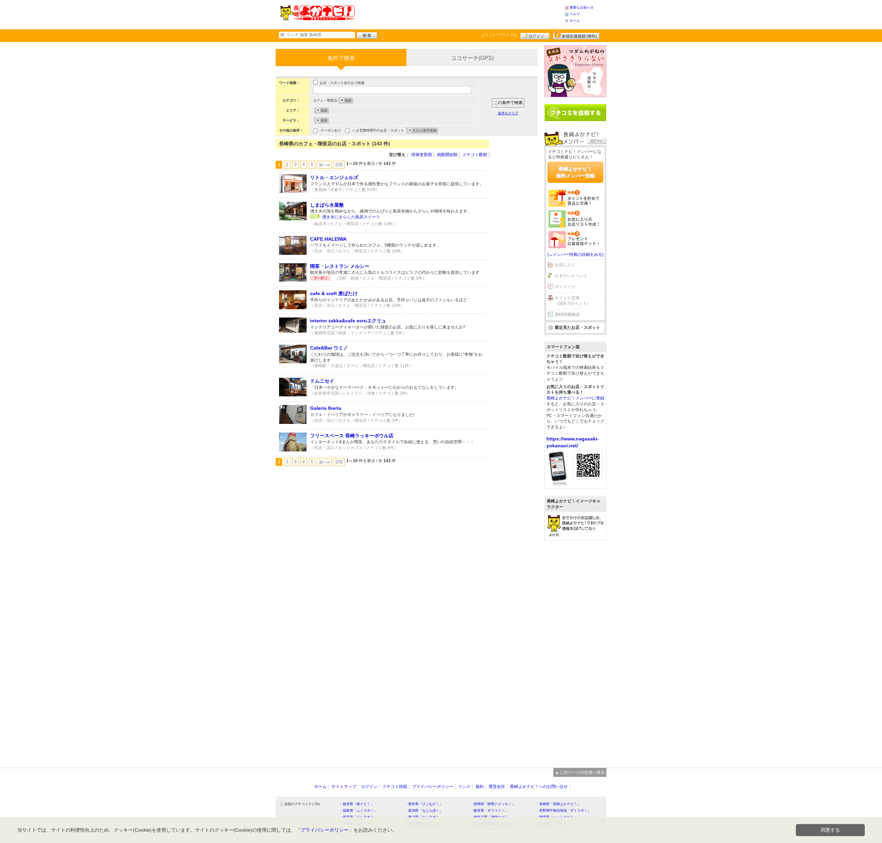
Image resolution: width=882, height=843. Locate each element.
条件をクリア (508, 113)
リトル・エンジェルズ (334, 177)
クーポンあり (330, 130)
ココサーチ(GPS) (472, 58)
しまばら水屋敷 (327, 205)
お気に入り (565, 264)
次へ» (324, 165)
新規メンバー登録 (576, 35)
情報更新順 (421, 154)
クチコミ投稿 (394, 786)
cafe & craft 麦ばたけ (334, 293)
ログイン (535, 35)
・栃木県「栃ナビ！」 (356, 804)
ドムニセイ (322, 381)
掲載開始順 (447, 154)
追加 (348, 100)
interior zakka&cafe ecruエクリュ (348, 320)
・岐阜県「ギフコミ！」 (489, 810)
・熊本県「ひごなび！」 (424, 804)
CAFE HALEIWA (328, 239)
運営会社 (497, 786)
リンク (464, 786)
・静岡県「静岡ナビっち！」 (492, 804)
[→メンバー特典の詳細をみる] (575, 254)
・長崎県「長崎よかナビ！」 (558, 804)
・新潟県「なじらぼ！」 (424, 810)
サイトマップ (343, 786)
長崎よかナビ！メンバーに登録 (575, 398)
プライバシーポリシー (432, 786)
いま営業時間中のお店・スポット (378, 130)
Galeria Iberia (325, 408)
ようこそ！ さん (499, 35)
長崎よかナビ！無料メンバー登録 (575, 172)
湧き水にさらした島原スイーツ (351, 217)
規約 (479, 786)
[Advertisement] (459, 13)
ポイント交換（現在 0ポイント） (573, 300)
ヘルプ (575, 14)
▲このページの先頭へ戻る (580, 772)
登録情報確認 (567, 314)
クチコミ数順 (474, 154)
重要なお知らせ (582, 7)
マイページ (565, 286)
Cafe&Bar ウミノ (329, 348)
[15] (339, 164)
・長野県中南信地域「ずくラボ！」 (563, 810)
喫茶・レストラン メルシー (339, 266)
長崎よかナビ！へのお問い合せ (539, 786)
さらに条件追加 (424, 130)
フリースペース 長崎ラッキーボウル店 (351, 435)
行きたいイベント (571, 275)
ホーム (575, 20)
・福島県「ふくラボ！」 (358, 810)
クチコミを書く (575, 112)
